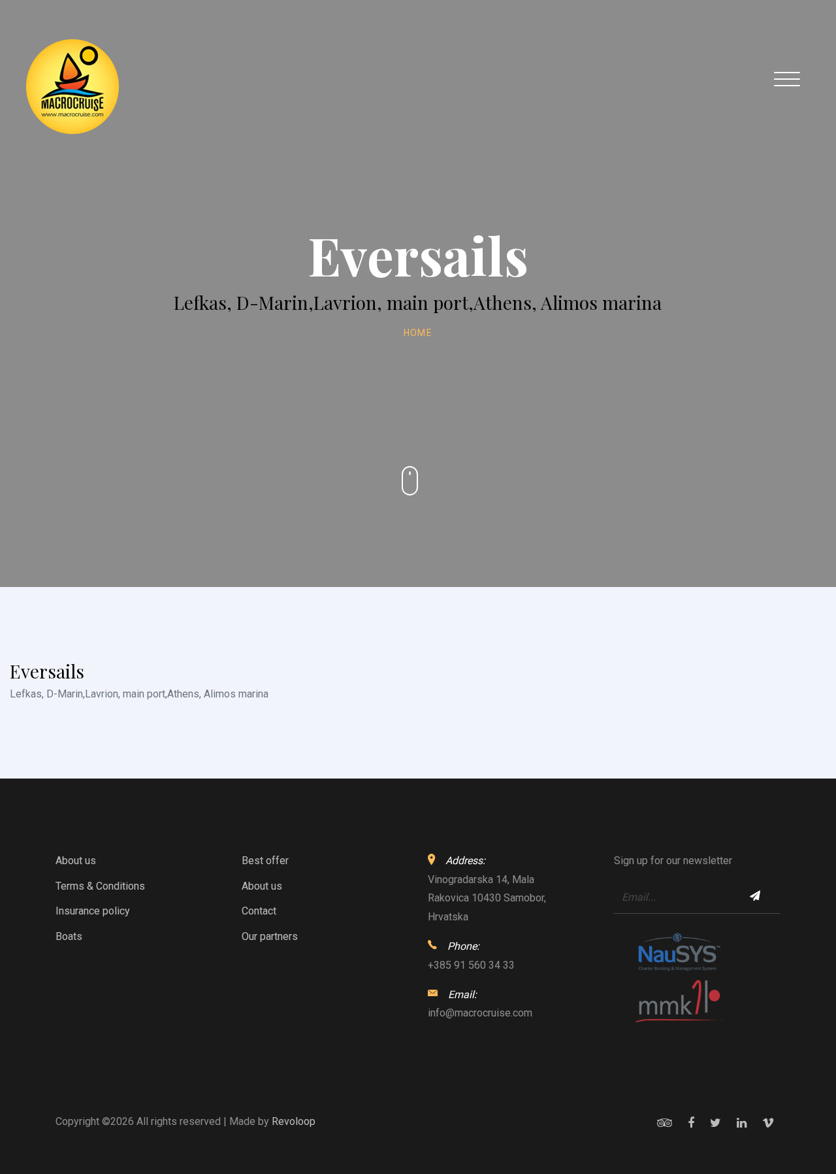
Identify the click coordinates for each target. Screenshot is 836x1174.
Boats (69, 936)
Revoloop (293, 1121)
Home (418, 332)
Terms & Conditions (100, 886)
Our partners (270, 936)
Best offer (265, 860)
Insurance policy (93, 911)
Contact (259, 911)
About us (76, 860)
